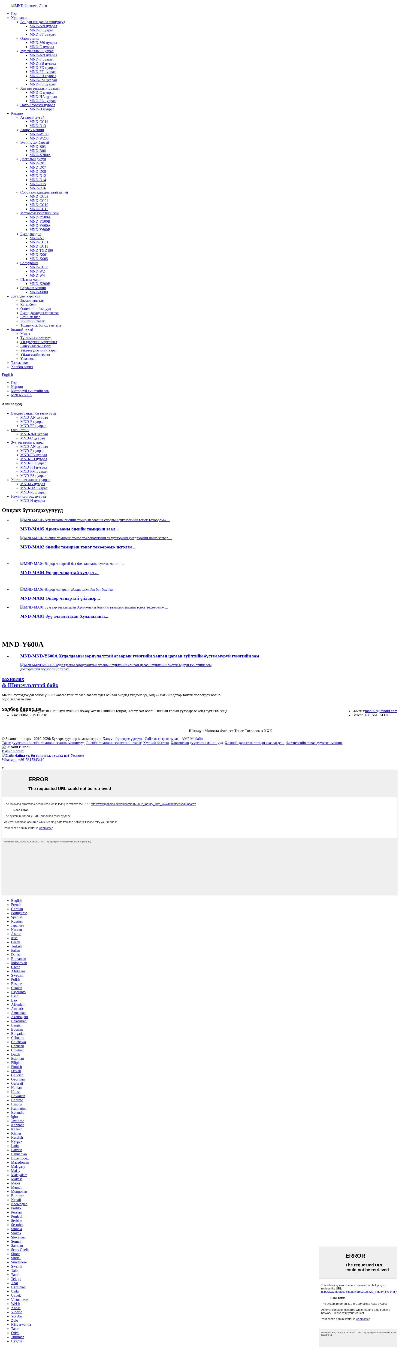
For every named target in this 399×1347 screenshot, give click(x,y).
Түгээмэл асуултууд (35, 338)
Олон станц (29, 38)
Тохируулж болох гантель (40, 325)
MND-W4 (37, 275)
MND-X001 (39, 255)
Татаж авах (20, 363)
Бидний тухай (22, 329)
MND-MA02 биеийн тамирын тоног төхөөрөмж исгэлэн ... (78, 547)
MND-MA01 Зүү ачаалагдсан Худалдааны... (64, 616)
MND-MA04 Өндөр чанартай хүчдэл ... (59, 572)
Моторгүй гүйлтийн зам (39, 213)
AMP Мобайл (192, 739)
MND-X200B (40, 284)
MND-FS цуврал (43, 84)
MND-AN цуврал (43, 26)
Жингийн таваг (32, 321)
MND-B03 (38, 146)
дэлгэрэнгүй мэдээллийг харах (44, 669)
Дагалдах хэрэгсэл (25, 296)
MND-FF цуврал (43, 34)
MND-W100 (39, 134)
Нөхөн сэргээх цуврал (37, 105)
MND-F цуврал (42, 30)
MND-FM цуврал (43, 80)
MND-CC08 (39, 267)
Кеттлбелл (28, 304)
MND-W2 (37, 271)
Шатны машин (32, 280)
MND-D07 (38, 167)
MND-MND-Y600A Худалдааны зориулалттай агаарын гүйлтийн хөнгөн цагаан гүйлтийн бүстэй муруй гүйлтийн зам (139, 656)
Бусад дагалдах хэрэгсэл (39, 313)
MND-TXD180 (41, 250)
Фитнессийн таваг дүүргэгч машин (314, 743)
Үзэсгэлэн (28, 358)
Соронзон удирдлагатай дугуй (44, 192)
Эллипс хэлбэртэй (34, 142)
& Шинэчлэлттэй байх (30, 682)
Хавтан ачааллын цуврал (40, 88)
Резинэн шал (30, 317)
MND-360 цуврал (43, 43)
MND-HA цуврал (43, 97)
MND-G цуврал (42, 92)
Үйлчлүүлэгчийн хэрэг (38, 350)
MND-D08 (38, 171)
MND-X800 (39, 292)
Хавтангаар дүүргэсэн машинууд (197, 743)
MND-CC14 (39, 122)
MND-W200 (39, 138)
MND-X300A (40, 155)
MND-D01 (38, 163)
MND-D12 (38, 176)
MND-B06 (38, 151)
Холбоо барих (22, 367)
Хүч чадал (19, 18)
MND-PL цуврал (43, 101)
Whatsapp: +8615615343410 (23, 760)
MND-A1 (37, 238)
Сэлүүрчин (29, 263)
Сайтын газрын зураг (161, 739)
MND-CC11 (39, 209)
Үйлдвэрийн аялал (35, 354)
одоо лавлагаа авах (17, 699)
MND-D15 (38, 184)
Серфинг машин (33, 288)
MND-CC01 (39, 242)
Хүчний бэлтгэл (156, 743)
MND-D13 (38, 126)
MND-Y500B (40, 221)
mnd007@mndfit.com (381, 711)
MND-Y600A (40, 225)
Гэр (14, 13)
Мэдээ (25, 334)
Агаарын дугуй (32, 117)
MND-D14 (38, 180)
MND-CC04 (39, 201)
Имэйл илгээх (13, 751)
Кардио (17, 113)
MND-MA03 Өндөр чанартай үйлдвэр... (60, 598)
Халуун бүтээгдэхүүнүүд (122, 739)
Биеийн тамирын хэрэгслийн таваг (113, 743)
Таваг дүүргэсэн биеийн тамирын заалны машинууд (43, 743)
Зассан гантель (32, 300)
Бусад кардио (30, 234)
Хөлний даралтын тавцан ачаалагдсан (254, 743)
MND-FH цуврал (43, 76)
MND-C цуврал (42, 47)
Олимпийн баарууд (35, 309)
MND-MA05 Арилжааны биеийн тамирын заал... (69, 529)
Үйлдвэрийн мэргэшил (38, 342)
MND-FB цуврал (43, 63)
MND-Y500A (40, 217)
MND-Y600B (40, 230)
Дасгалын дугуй (33, 159)
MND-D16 (38, 188)
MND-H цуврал (42, 109)
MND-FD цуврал (43, 68)
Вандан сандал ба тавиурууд (42, 22)
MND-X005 (39, 259)
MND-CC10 (39, 205)
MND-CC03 (39, 196)
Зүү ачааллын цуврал (37, 51)
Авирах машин (32, 130)
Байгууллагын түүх (35, 346)
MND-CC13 (39, 246)
